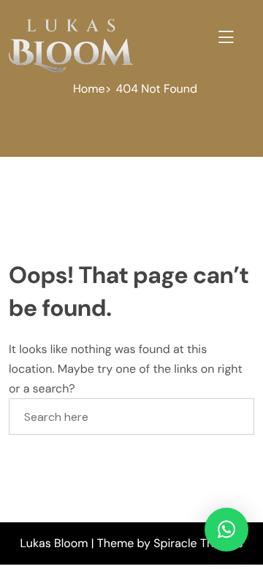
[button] (226, 529)
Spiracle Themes (198, 543)
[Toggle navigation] (223, 35)
